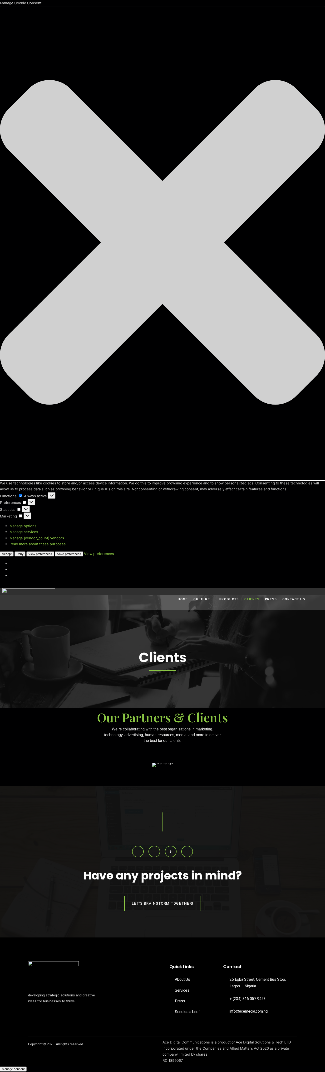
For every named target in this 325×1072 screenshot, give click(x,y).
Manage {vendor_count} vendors (37, 538)
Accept (7, 554)
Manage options (23, 526)
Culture (201, 599)
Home (183, 599)
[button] (162, 243)
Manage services (24, 532)
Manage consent (13, 1069)
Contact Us (293, 599)
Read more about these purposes (38, 544)
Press (271, 599)
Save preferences (69, 554)
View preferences (40, 554)
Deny (20, 554)
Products (229, 599)
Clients (252, 599)
